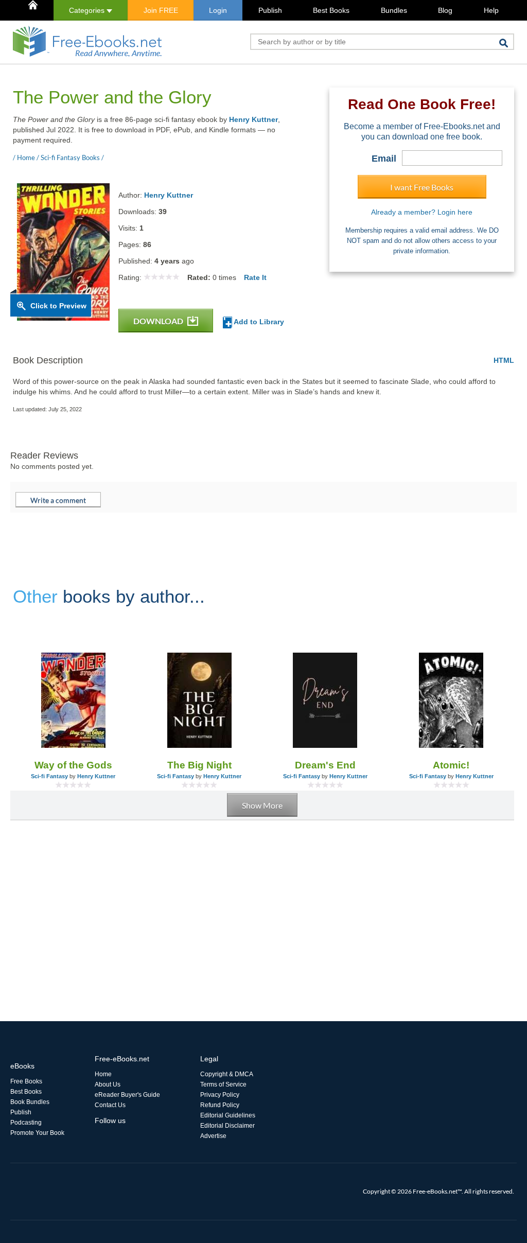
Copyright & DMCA (226, 1074)
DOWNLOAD (159, 321)
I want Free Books (421, 187)
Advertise (213, 1136)
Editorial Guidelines (227, 1115)
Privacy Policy (219, 1094)
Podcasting (26, 1122)
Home (103, 1074)
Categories (88, 10)
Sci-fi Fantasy (49, 776)
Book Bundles (29, 1102)
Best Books (331, 10)
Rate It (255, 277)
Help (491, 10)
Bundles (394, 10)
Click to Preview (58, 306)
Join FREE (161, 10)
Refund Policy (219, 1105)
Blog (445, 10)
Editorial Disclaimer (227, 1125)
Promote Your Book (37, 1132)
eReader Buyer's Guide (127, 1094)
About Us (107, 1084)
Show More (262, 805)
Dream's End (325, 765)
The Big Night (199, 765)
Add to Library (258, 322)
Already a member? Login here (421, 212)
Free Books (26, 1081)
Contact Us (110, 1105)
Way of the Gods (73, 765)
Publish (270, 10)
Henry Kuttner (253, 119)
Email (384, 158)
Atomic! (451, 765)
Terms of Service (223, 1084)
